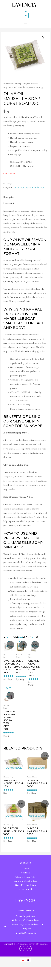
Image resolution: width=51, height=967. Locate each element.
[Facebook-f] (29, 948)
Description (8, 197)
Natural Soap (15, 83)
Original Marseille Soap (34, 187)
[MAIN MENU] (25, 24)
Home (6, 83)
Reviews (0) (8, 203)
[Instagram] (21, 948)
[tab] (25, 197)
